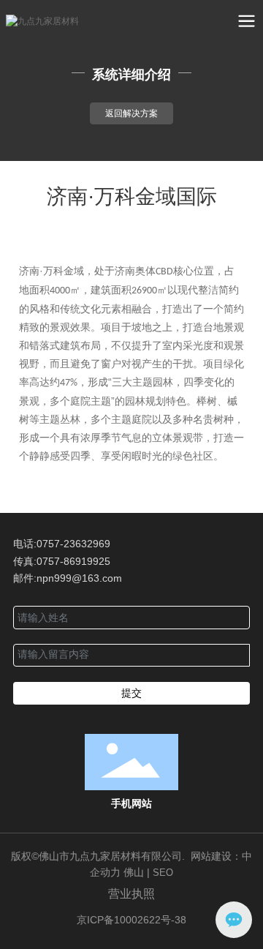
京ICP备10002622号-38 (131, 920)
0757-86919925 (73, 561)
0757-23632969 (73, 543)
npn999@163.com (79, 578)
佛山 (135, 872)
